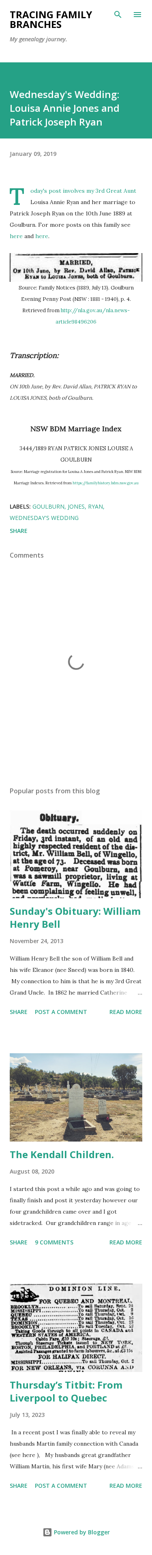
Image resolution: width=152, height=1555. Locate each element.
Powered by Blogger (81, 1532)
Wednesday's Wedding (44, 518)
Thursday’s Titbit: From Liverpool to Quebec (66, 1391)
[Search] (118, 14)
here (16, 236)
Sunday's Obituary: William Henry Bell (75, 917)
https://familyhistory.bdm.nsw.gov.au (106, 483)
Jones (76, 506)
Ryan (95, 506)
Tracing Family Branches (51, 19)
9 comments (54, 1242)
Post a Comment (61, 1012)
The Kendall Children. (62, 1154)
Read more (125, 1012)
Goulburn (48, 506)
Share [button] (19, 531)
